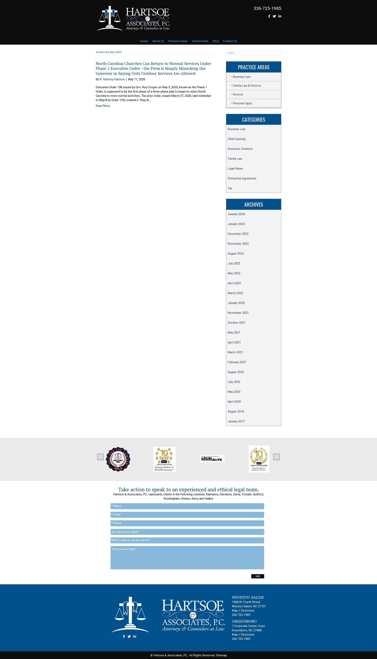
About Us (158, 41)
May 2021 (234, 332)
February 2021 (237, 362)
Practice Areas (177, 41)
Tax (230, 188)
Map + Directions (243, 610)
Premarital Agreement (242, 178)
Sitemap (221, 655)
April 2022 (234, 283)
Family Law (235, 158)
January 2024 (236, 214)
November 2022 (238, 243)
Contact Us (230, 41)
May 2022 (234, 273)
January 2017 (236, 421)
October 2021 (236, 322)
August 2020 (236, 372)
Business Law (241, 77)
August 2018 (236, 411)
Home (144, 41)
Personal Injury (242, 103)
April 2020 (234, 401)
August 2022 (236, 253)
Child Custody (236, 139)
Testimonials (200, 41)
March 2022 (235, 293)
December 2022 (238, 234)
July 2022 (234, 263)
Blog (216, 41)
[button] (100, 457)
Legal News (235, 168)
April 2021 (234, 342)
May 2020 (234, 392)
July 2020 (234, 382)
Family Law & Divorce (247, 85)
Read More (103, 106)
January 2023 (236, 224)
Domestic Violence (240, 149)
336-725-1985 (267, 8)
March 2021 (235, 352)
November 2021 (238, 313)
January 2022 (236, 303)
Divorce (238, 94)
